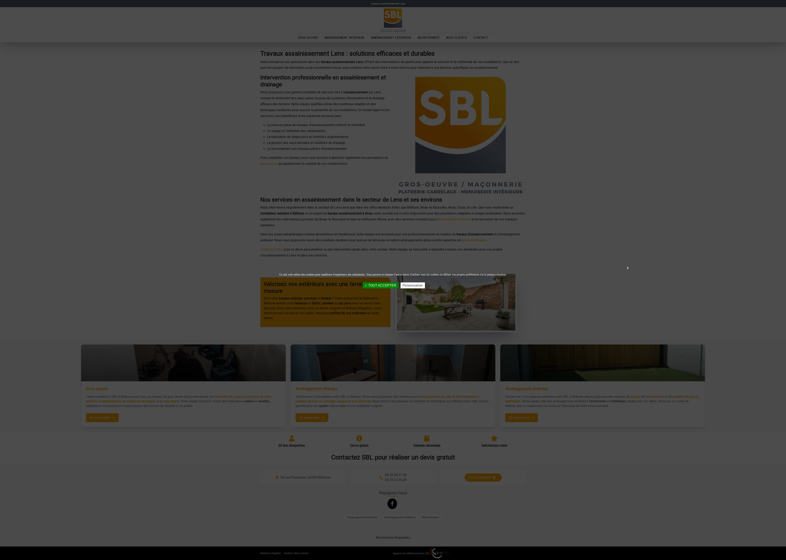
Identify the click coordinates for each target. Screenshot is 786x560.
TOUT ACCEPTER (381, 285)
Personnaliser (413, 285)
